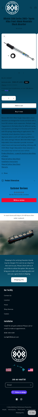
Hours (6, 305)
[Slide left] (14, 73)
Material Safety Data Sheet (11, 159)
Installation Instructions (10, 161)
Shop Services (8, 309)
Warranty (5, 167)
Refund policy (12, 409)
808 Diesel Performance (18, 407)
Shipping (4, 85)
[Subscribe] (30, 385)
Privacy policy (21, 409)
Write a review (19, 200)
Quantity (4, 94)
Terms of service (31, 409)
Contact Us (7, 295)
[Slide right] (23, 73)
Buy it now (19, 112)
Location (7, 300)
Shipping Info (19, 280)
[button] (2, 8)
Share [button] (6, 173)
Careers (6, 314)
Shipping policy (20, 412)
